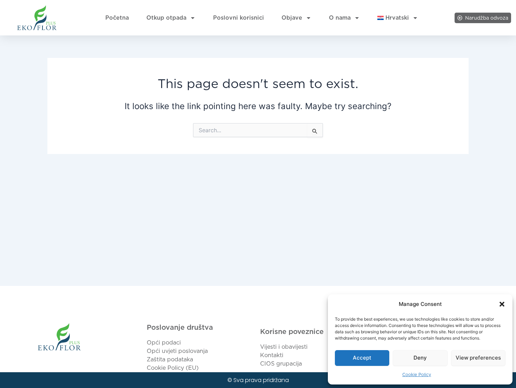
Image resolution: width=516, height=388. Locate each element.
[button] (501, 304)
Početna (117, 17)
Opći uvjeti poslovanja (177, 351)
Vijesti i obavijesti (283, 346)
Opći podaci (164, 342)
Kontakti (271, 355)
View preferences (478, 357)
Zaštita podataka (170, 359)
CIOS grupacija (281, 363)
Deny (420, 357)
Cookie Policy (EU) (173, 367)
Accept (362, 357)
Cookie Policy (416, 374)
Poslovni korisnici (238, 17)
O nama (340, 17)
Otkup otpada (166, 17)
